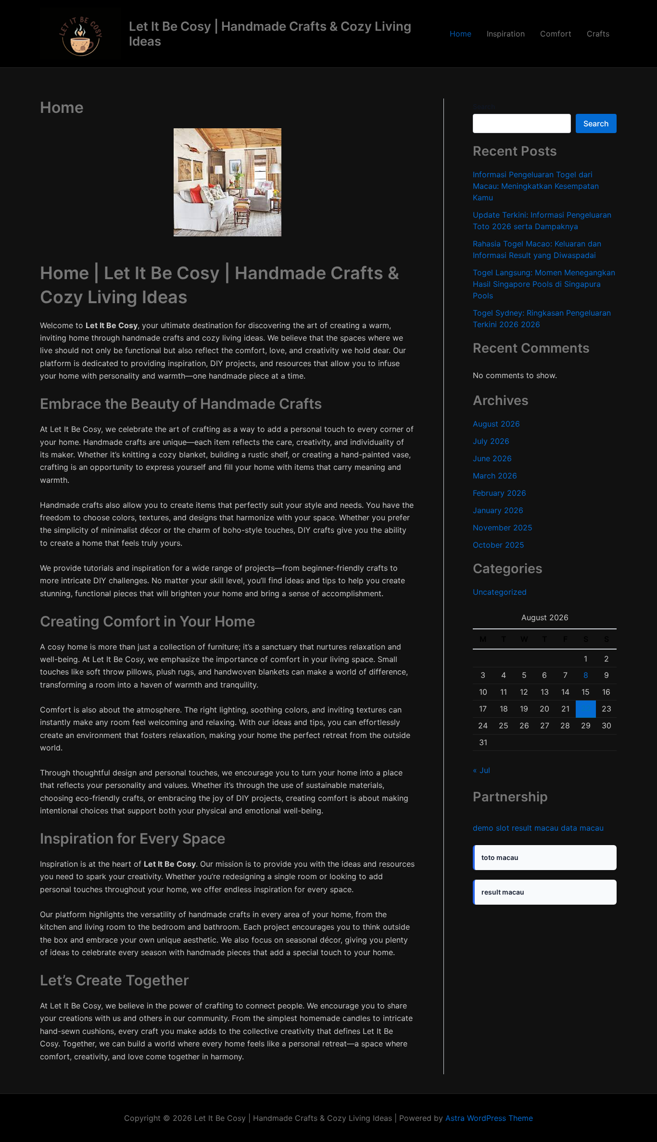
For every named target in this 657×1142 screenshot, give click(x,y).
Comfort (555, 33)
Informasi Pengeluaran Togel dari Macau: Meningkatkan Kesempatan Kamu (536, 186)
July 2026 (491, 441)
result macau (535, 828)
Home (460, 33)
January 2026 (498, 510)
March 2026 (495, 475)
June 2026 (492, 458)
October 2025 (498, 545)
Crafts (598, 33)
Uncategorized (500, 592)
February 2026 (499, 493)
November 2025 (502, 527)
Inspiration (506, 33)
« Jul (481, 770)
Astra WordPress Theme (489, 1118)
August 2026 (496, 424)
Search (484, 106)
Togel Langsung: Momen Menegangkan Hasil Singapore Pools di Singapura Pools (544, 284)
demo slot (491, 828)
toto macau (499, 857)
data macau (582, 828)
